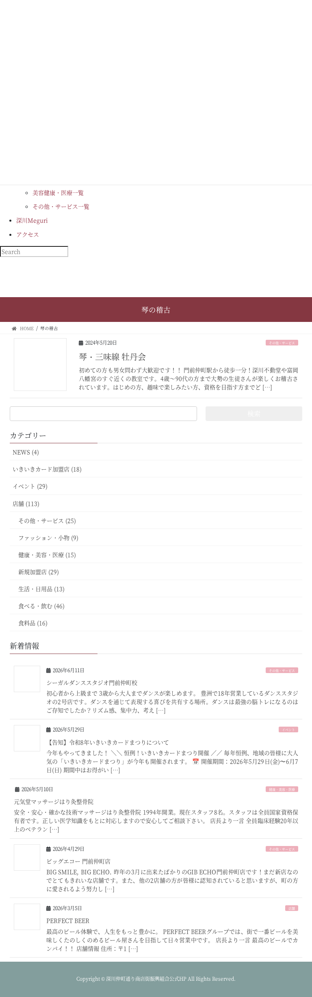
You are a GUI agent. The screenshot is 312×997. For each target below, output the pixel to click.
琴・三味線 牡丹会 (112, 357)
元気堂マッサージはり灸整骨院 (53, 801)
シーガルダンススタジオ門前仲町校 (91, 682)
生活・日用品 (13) (41, 589)
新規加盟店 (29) (38, 572)
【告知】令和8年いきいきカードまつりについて (107, 742)
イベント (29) (30, 486)
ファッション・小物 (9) (48, 537)
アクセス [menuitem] (27, 234)
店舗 (291, 908)
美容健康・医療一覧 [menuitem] (58, 192)
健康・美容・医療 (282, 789)
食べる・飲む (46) (41, 606)
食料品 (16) (33, 623)
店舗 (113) (26, 503)
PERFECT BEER (67, 920)
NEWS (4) (26, 452)
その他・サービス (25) (47, 520)
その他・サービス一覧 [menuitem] (60, 206)
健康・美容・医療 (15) (47, 554)
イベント (288, 729)
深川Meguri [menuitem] (32, 220)
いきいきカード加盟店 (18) (47, 469)
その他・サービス (282, 343)
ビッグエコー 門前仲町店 (78, 861)
